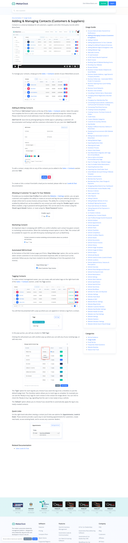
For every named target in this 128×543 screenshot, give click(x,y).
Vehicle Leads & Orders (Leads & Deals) (100, 257)
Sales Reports (92, 196)
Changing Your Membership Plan (98, 100)
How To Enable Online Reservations (98, 164)
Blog (100, 531)
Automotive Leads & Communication (65, 534)
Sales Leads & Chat (22, 448)
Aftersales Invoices (93, 52)
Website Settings (93, 316)
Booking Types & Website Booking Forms (100, 62)
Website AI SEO (92, 299)
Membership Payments (95, 179)
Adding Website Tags (94, 50)
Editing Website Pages (94, 140)
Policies (27, 539)
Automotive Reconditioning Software (87, 532)
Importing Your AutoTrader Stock (98, 169)
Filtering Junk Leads (94, 145)
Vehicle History (92, 245)
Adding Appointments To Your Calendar (100, 42)
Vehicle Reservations (94, 274)
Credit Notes (91, 117)
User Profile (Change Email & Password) (100, 218)
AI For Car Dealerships (85, 527)
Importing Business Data (95, 167)
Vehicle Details (92, 238)
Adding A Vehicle (93, 40)
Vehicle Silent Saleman (94, 279)
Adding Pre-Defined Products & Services (100, 45)
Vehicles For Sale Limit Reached (97, 292)
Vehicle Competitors (94, 233)
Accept (35, 539)
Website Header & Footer (95, 311)
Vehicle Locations (93, 260)
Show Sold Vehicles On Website (97, 206)
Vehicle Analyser (93, 220)
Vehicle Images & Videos (95, 250)
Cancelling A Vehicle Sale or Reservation (100, 93)
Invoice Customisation (94, 176)
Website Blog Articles (94, 304)
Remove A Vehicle (93, 191)
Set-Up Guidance (93, 337)
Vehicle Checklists (93, 230)
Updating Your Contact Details (97, 215)
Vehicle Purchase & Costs (95, 272)
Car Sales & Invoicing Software (65, 540)
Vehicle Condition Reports (96, 235)
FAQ (100, 527)
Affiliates (101, 538)
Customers (102, 534)
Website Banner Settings (95, 302)
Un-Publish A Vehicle (94, 213)
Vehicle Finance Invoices (95, 243)
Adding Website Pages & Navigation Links (100, 47)
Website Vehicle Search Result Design (99, 324)
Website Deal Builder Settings (97, 309)
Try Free (103, 3)
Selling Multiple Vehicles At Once (98, 201)
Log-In (112, 3)
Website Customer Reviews (96, 307)
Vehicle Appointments (94, 223)
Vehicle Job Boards (93, 255)
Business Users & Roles (95, 91)
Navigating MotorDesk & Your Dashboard (100, 186)
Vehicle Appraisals (93, 225)
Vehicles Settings (93, 294)
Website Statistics (93, 319)
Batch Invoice (92, 60)
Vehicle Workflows (93, 289)
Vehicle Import (92, 252)
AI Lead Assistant (93, 55)
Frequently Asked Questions (96, 345)
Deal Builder (91, 124)
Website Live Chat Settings (96, 314)
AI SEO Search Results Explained (97, 57)
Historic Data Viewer (94, 150)
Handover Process (93, 148)
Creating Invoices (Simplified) (96, 110)
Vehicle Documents (94, 240)
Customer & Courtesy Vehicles (97, 122)
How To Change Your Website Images (99, 162)
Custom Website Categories (96, 119)
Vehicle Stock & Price (94, 284)
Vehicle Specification (94, 282)
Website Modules (93, 347)
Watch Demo (43, 538)
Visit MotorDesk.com (90, 3)
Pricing (41, 531)
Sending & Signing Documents (97, 203)
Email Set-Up (92, 342)
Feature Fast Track (93, 350)
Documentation (17, 18)
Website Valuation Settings (96, 321)
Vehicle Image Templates (95, 247)
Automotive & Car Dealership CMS (84, 538)
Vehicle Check (92, 228)
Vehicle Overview (93, 267)
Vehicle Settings (92, 277)
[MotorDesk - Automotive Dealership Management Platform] (20, 3)
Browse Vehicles (93, 67)
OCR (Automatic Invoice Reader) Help (99, 188)
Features (41, 527)
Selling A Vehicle (93, 198)
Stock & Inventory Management (64, 528)
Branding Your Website (95, 65)
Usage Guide (27, 18)
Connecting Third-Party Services (97, 107)
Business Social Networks (95, 88)
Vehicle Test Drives (93, 287)
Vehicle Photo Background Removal (98, 269)
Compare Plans (43, 534)
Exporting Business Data (95, 143)
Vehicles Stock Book (94, 297)
